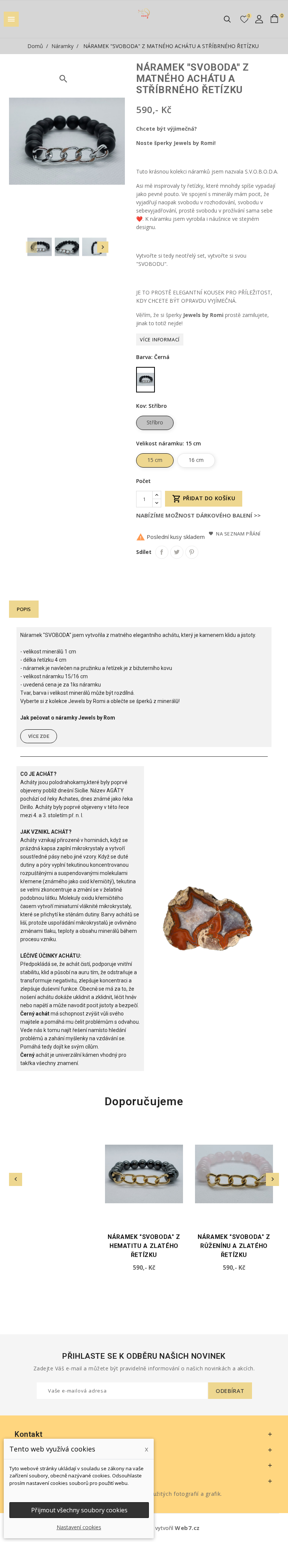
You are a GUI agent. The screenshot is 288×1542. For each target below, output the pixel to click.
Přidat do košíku (203, 498)
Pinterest (192, 552)
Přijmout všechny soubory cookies (79, 1510)
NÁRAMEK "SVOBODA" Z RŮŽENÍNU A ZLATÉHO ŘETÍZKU (144, 1245)
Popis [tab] (24, 609)
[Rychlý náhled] (90, 1142)
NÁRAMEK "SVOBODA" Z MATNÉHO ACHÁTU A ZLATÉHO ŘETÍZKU (234, 1245)
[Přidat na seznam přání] (90, 1129)
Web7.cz (187, 1527)
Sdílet (162, 552)
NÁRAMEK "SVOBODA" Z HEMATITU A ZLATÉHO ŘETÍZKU (54, 1245)
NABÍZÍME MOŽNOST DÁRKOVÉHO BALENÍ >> (198, 515)
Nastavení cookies (79, 1527)
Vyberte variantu (21, 1218)
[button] (38, 736)
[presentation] (31, 247)
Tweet (177, 552)
